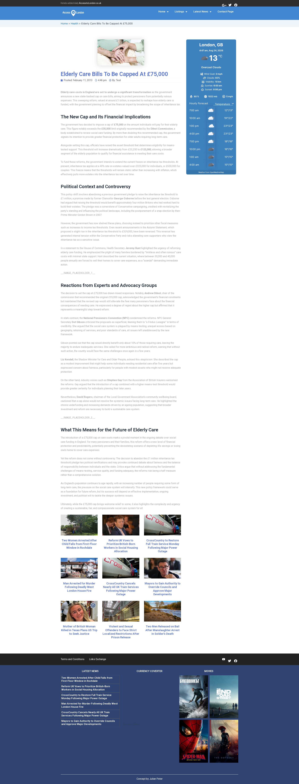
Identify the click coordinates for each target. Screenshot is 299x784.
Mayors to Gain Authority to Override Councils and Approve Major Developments (88, 723)
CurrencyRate (131, 724)
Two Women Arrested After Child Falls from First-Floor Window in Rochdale (79, 544)
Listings (179, 11)
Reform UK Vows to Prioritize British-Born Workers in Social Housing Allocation (85, 688)
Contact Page (226, 11)
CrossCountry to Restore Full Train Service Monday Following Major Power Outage (86, 697)
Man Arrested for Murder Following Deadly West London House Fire (79, 587)
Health (74, 23)
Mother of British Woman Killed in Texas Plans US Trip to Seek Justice (79, 630)
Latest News (200, 11)
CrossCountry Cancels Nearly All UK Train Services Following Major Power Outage (85, 714)
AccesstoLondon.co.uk (90, 3)
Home (161, 11)
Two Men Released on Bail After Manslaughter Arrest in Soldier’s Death (162, 630)
